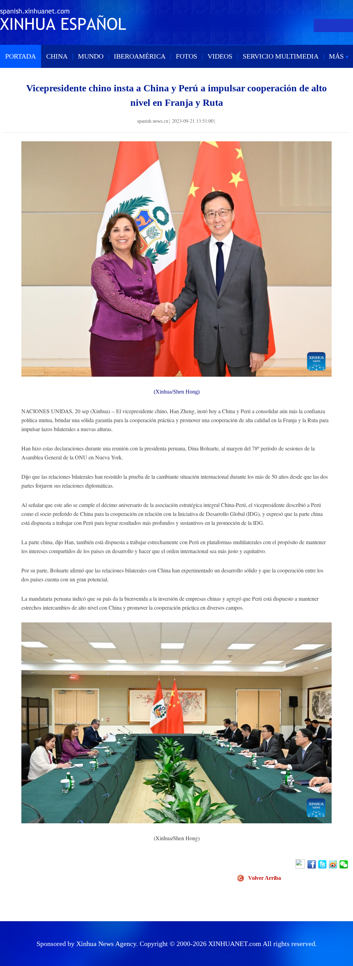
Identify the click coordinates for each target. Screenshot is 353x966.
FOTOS (186, 56)
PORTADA (20, 56)
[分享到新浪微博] (333, 864)
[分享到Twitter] (322, 864)
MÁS (337, 56)
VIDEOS (220, 56)
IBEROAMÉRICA (139, 56)
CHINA (57, 56)
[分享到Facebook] (312, 864)
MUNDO (90, 56)
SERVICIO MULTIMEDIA (281, 56)
